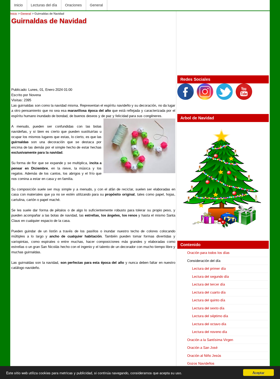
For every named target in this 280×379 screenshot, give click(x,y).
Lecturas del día (44, 5)
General (96, 5)
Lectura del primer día (209, 269)
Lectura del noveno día (209, 332)
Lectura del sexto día (208, 308)
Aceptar (258, 372)
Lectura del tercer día (208, 284)
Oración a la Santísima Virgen (210, 340)
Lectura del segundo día (210, 277)
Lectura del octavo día (209, 324)
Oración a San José (202, 348)
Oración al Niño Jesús (204, 356)
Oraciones (73, 5)
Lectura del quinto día (208, 300)
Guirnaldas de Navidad (49, 21)
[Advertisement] (93, 55)
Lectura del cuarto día (208, 292)
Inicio (18, 5)
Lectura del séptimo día (210, 316)
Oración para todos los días (208, 253)
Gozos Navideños (200, 363)
